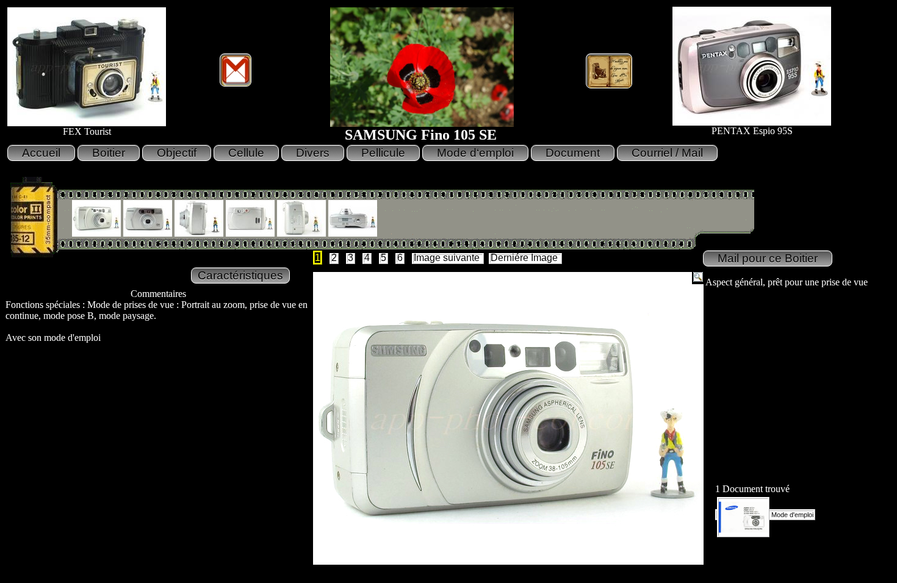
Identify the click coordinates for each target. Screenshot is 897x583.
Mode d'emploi (791, 514)
